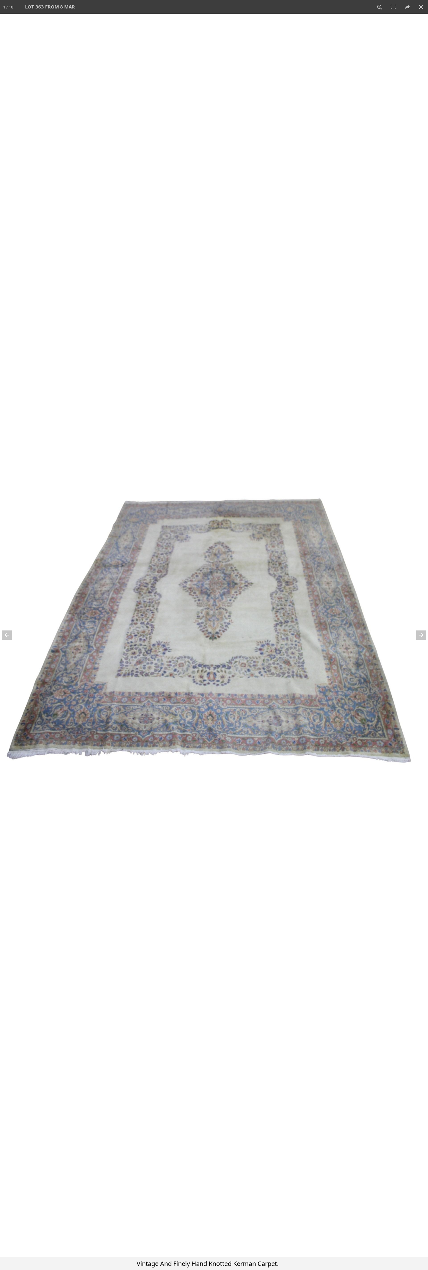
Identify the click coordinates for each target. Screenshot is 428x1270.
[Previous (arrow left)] (11, 635)
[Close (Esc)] (421, 7)
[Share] (407, 7)
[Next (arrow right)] (417, 635)
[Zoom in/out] (380, 7)
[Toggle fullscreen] (393, 7)
